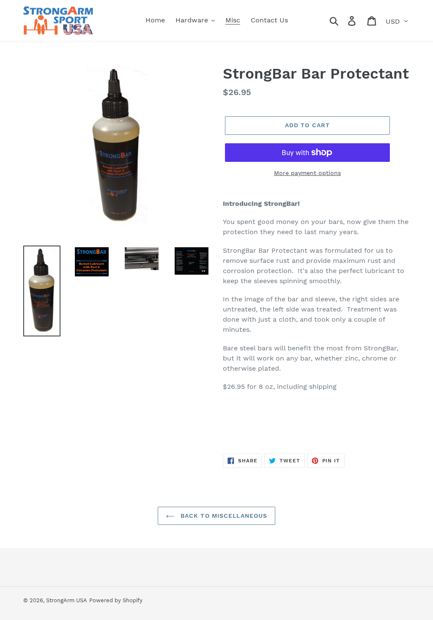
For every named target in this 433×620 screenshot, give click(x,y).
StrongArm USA (66, 600)
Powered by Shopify (116, 600)
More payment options (307, 172)
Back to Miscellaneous (223, 515)
